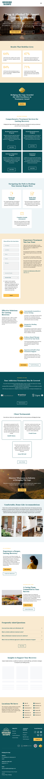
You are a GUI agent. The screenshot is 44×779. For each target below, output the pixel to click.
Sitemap (10, 774)
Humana (30, 263)
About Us (14, 731)
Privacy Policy (5, 774)
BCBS (21, 386)
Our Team (14, 733)
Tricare (34, 263)
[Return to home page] (7, 3)
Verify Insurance (26, 739)
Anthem (17, 386)
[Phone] (12, 194)
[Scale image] (11, 526)
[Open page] (32, 194)
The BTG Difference (16, 735)
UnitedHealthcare (12, 386)
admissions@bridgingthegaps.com (9, 768)
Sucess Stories (15, 737)
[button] (15, 31)
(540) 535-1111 (5, 763)
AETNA (7, 386)
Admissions (25, 732)
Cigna (38, 263)
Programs (25, 734)
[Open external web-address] (35, 745)
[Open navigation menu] (41, 3)
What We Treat (25, 736)
